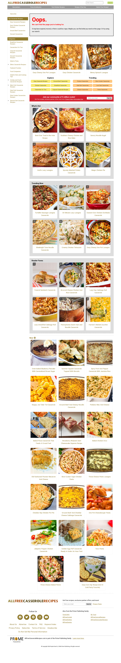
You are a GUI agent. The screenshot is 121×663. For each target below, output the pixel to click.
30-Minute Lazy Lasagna (71, 213)
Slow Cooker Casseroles (102, 81)
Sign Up (109, 98)
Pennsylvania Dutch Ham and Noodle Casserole (71, 326)
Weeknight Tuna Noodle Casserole (45, 248)
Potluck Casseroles (82, 81)
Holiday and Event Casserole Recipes (16, 81)
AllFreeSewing (67, 622)
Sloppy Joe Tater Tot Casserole (43, 405)
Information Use (78, 99)
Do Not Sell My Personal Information (32, 632)
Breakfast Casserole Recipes (16, 43)
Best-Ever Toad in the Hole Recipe (45, 136)
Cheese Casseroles (82, 89)
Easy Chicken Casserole (71, 73)
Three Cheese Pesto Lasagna (100, 477)
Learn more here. (78, 638)
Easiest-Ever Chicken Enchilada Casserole (98, 214)
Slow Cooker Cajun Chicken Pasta (72, 478)
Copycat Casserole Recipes (16, 51)
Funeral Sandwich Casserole (44, 290)
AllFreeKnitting (67, 620)
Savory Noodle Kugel (98, 135)
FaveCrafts (66, 615)
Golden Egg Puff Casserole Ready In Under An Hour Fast (71, 550)
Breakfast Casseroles (60, 85)
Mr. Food (93, 615)
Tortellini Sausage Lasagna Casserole (45, 214)
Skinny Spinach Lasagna (99, 73)
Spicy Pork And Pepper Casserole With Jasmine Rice (99, 370)
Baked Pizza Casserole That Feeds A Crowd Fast (43, 442)
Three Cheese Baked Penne (50, 585)
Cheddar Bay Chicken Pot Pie (43, 513)
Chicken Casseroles (40, 85)
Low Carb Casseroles (102, 85)
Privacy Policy (69, 99)
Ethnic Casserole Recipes (18, 64)
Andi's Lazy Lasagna (45, 170)
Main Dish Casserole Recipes (16, 86)
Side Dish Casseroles (83, 85)
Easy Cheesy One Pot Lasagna (44, 73)
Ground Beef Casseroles (17, 30)
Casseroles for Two (40, 89)
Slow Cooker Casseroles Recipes (18, 96)
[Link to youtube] (46, 617)
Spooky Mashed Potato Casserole (71, 171)
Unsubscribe (52, 628)
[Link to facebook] (20, 617)
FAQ (40, 624)
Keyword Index (50, 624)
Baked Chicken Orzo (99, 441)
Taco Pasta (99, 549)
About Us (13, 624)
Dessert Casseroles (16, 34)
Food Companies (15, 71)
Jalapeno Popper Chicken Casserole (43, 550)
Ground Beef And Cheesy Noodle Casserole (71, 406)
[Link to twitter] (26, 617)
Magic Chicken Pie (98, 170)
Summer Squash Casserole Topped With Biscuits (72, 370)
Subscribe (13, 14)
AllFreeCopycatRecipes (98, 617)
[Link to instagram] (39, 617)
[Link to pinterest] (33, 617)
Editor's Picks (14, 61)
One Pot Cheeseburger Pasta (99, 513)
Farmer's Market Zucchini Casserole (98, 326)
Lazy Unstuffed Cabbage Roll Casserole (45, 326)
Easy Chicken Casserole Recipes (17, 26)
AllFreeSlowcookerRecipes (99, 620)
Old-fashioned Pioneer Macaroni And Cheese (44, 478)
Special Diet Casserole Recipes (17, 101)
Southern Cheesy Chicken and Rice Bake (71, 136)
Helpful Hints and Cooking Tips (18, 75)
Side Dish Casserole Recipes (16, 91)
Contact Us (33, 624)
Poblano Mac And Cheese (99, 405)
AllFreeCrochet (67, 617)
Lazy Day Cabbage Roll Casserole (98, 291)
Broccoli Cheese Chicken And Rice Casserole (71, 291)
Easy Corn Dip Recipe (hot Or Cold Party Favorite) (92, 586)
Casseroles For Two (16, 47)
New (31, 338)
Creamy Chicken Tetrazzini (71, 247)
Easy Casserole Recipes (17, 22)
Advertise (22, 624)
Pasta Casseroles (102, 89)
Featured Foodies (15, 68)
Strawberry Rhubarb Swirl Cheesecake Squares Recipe (71, 442)
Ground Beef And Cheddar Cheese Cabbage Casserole (71, 514)
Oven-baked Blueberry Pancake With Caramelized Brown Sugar (43, 370)
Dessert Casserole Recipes (16, 56)
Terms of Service (38, 628)
